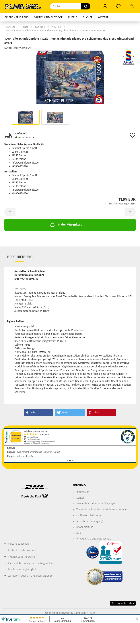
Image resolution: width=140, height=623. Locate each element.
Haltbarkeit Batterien (88, 515)
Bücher (88, 17)
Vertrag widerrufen (123, 603)
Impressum (82, 491)
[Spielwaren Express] (24, 6)
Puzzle (72, 17)
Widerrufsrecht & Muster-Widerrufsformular (101, 509)
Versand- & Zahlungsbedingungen (96, 503)
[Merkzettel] (118, 6)
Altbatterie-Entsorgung (89, 521)
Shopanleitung (84, 527)
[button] (105, 6)
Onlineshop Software (57, 612)
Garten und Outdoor (48, 17)
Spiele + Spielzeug (16, 17)
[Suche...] (85, 6)
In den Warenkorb (70, 224)
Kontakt (80, 497)
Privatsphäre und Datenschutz (93, 538)
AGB (78, 532)
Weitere (103, 17)
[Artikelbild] (70, 77)
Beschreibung (20, 257)
